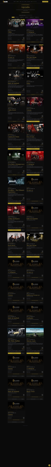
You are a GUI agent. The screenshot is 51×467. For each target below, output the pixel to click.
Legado (21, 1)
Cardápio (17, 1)
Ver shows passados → (25, 425)
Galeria (25, 1)
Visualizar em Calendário (26, 12)
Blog (23, 1)
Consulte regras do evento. (37, 119)
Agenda (15, 1)
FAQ (35, 1)
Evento (32, 1)
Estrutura (28, 1)
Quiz (34, 1)
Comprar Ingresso (45, 1)
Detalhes (22, 94)
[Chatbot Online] (49, 465)
